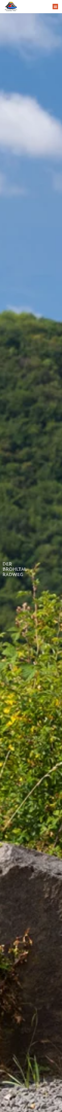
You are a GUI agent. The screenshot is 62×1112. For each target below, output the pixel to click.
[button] (55, 6)
